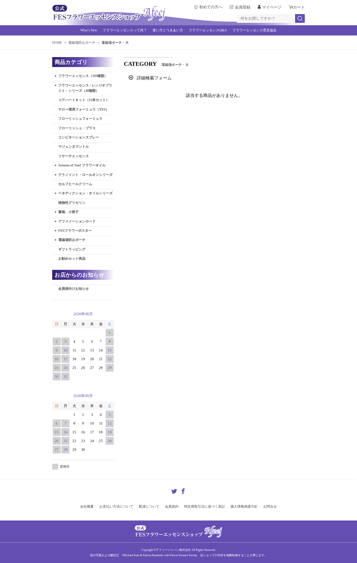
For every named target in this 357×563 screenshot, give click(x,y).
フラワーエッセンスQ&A (208, 30)
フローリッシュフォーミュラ (80, 118)
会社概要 (87, 506)
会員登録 (242, 7)
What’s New (88, 30)
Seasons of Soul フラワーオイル (82, 165)
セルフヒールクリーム (75, 184)
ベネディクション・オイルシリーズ (85, 193)
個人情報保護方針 (244, 506)
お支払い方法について (116, 506)
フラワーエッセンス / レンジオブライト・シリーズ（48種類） (85, 88)
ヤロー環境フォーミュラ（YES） (83, 109)
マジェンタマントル (73, 146)
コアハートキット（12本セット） (83, 100)
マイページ (271, 7)
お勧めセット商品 (71, 258)
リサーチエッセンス (73, 156)
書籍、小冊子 (68, 212)
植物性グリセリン (71, 203)
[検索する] (300, 18)
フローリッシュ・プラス (77, 128)
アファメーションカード (77, 221)
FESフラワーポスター (75, 230)
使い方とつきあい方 (168, 30)
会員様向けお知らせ (73, 288)
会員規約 (171, 506)
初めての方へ (210, 7)
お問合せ (270, 506)
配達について (149, 506)
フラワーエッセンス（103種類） (83, 76)
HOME (57, 42)
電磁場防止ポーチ (81, 42)
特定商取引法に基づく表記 (204, 506)
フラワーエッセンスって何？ (125, 30)
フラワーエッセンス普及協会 (254, 30)
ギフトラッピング (71, 249)
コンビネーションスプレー (78, 137)
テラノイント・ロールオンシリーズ (85, 175)
